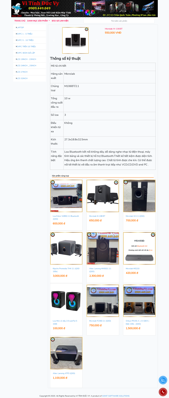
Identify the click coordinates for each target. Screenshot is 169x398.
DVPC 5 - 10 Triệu (25, 40)
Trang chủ (19, 20)
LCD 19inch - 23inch (26, 59)
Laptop (20, 27)
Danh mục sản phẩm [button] (37, 20)
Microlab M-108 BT (97, 216)
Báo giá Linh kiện (60, 20)
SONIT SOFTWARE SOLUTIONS (116, 396)
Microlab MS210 (132, 268)
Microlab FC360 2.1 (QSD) (100, 321)
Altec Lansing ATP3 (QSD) (64, 373)
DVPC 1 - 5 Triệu (24, 34)
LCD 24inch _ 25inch (26, 65)
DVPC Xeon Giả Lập (26, 53)
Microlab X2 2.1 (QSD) (135, 216)
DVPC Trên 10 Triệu (26, 46)
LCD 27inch (22, 72)
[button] (54, 40)
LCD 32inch (22, 78)
